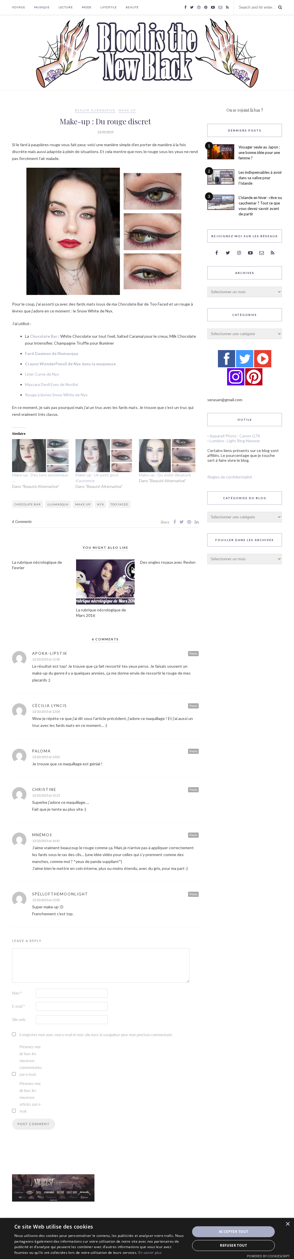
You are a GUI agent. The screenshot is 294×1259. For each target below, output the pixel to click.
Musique (42, 7)
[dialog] (147, 1238)
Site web (18, 1019)
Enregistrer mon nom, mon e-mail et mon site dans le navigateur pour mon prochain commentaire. (96, 1034)
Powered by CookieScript (268, 1256)
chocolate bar (27, 504)
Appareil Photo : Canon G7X (235, 435)
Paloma (41, 751)
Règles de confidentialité (229, 476)
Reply (193, 653)
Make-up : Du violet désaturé (165, 474)
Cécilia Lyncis (49, 705)
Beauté (132, 7)
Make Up (127, 110)
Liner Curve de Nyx (42, 374)
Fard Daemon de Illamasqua (51, 353)
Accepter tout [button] (233, 1231)
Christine (44, 789)
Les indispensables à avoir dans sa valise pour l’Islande (260, 178)
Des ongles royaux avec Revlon (168, 562)
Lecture (66, 7)
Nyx (100, 504)
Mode (87, 7)
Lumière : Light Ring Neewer (235, 440)
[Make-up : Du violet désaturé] (168, 455)
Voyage (18, 7)
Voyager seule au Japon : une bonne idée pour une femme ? (259, 152)
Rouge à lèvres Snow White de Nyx (56, 394)
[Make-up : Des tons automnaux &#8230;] (41, 455)
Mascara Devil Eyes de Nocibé (51, 384)
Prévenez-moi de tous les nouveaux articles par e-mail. (30, 1097)
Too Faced (119, 504)
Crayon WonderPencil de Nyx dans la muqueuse (70, 363)
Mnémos (42, 835)
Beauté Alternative (95, 110)
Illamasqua (58, 504)
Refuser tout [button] (233, 1245)
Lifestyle (108, 7)
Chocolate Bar (43, 336)
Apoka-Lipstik (49, 653)
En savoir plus (150, 1252)
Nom (17, 993)
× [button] (287, 1224)
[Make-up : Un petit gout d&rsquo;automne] (104, 455)
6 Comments (22, 521)
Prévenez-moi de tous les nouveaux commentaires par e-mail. (31, 1060)
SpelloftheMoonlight (60, 894)
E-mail (18, 1006)
